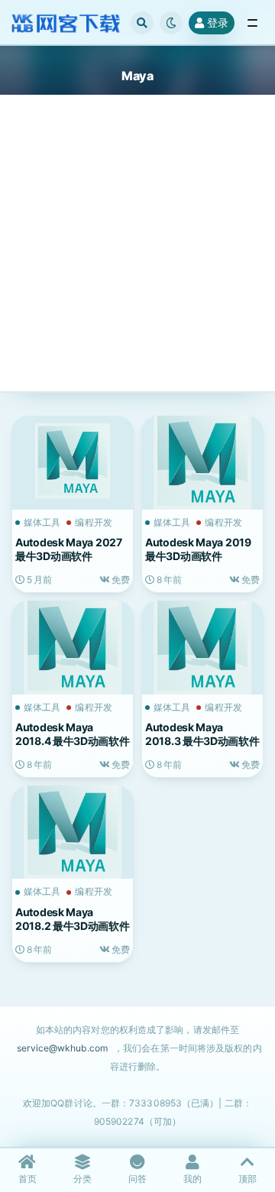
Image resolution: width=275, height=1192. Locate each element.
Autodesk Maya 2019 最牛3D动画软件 (198, 549)
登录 (217, 22)
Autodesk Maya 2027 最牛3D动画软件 (68, 549)
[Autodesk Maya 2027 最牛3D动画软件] (73, 461)
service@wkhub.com (62, 1048)
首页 (27, 1178)
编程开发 (93, 522)
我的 (192, 1178)
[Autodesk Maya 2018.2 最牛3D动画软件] (73, 830)
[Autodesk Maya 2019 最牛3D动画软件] (202, 461)
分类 (82, 1178)
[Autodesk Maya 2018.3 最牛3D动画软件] (202, 646)
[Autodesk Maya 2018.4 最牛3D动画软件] (73, 646)
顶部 (247, 1178)
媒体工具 (42, 522)
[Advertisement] (137, 255)
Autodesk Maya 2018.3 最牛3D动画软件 (202, 734)
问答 (137, 1178)
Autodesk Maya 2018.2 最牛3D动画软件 (72, 918)
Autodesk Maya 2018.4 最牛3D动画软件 (72, 734)
